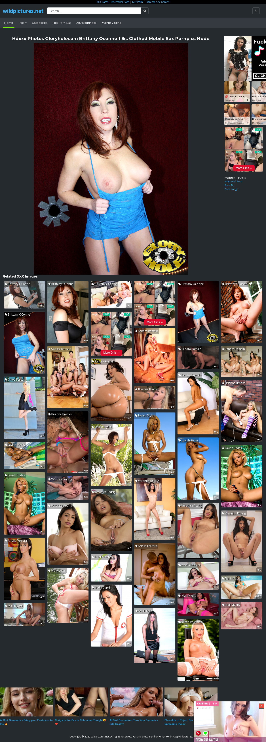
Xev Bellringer (86, 22)
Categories (39, 22)
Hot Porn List (62, 22)
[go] (145, 10)
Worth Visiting (111, 22)
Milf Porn (137, 2)
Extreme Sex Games (157, 2)
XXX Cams (102, 2)
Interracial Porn (120, 2)
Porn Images (231, 189)
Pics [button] (22, 22)
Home (8, 22)
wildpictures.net (23, 10)
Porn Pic (229, 185)
